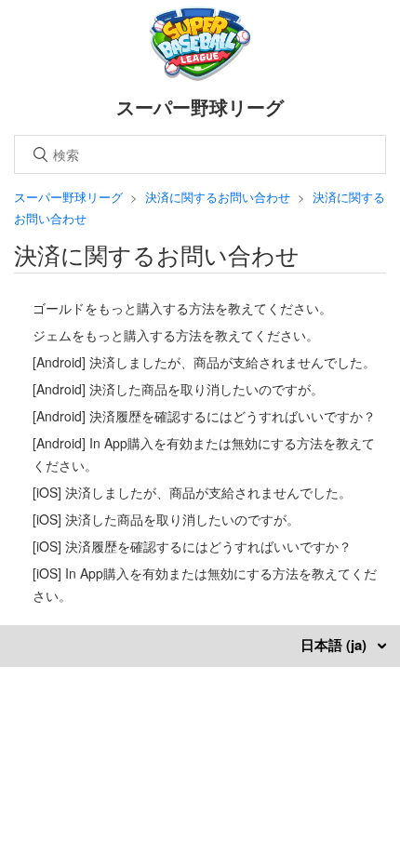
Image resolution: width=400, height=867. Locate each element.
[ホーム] (200, 75)
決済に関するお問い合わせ (217, 197)
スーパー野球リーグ (68, 197)
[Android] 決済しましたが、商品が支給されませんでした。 (204, 362)
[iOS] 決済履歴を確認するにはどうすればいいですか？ (192, 546)
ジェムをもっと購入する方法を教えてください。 (176, 335)
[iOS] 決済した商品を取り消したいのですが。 (166, 519)
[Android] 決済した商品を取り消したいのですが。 (178, 389)
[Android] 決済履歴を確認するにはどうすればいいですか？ (204, 416)
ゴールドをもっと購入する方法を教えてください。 (182, 308)
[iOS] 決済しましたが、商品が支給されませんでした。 (192, 492)
